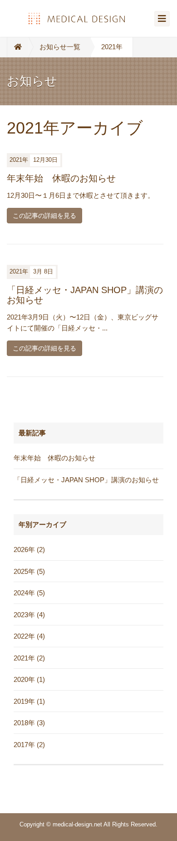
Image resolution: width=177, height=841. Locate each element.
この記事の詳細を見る (44, 215)
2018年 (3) (29, 723)
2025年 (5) (29, 571)
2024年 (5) (29, 593)
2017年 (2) (29, 744)
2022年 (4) (29, 636)
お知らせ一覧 (59, 47)
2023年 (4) (29, 615)
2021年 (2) (29, 658)
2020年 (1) (29, 679)
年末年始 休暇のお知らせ (61, 178)
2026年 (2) (29, 549)
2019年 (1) (29, 701)
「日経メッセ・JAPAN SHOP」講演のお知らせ (86, 480)
